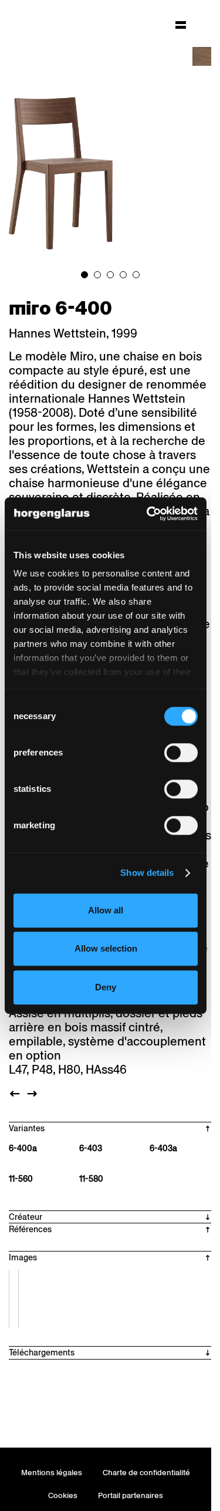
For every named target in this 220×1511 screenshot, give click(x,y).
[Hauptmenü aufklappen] (181, 25)
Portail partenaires (130, 1495)
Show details (147, 873)
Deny (105, 987)
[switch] (181, 752)
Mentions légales (51, 1472)
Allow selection (106, 948)
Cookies (62, 1495)
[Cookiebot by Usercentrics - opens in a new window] (149, 513)
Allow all (105, 910)
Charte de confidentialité (146, 1472)
